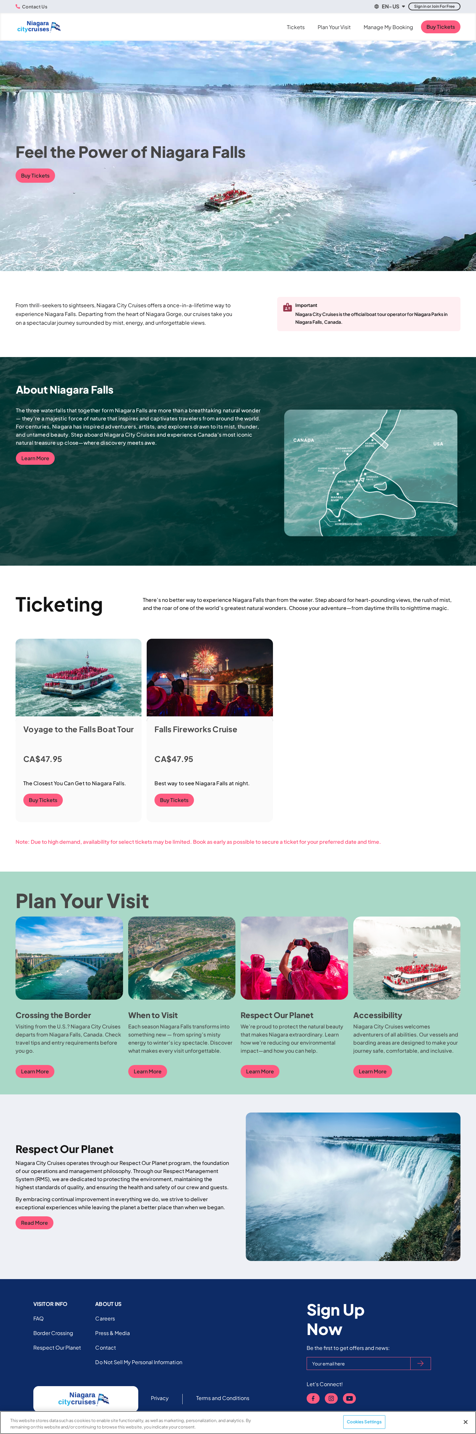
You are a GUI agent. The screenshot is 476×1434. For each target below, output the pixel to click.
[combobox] (389, 6)
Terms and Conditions (223, 1398)
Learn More (35, 458)
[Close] (466, 1422)
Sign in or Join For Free (434, 6)
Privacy (160, 1398)
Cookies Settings (364, 1421)
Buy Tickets (440, 26)
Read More (34, 1222)
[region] (238, 1422)
